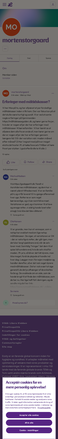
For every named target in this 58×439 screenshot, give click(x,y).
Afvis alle (29, 423)
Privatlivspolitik (44, 407)
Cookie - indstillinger (29, 430)
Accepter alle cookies (29, 415)
